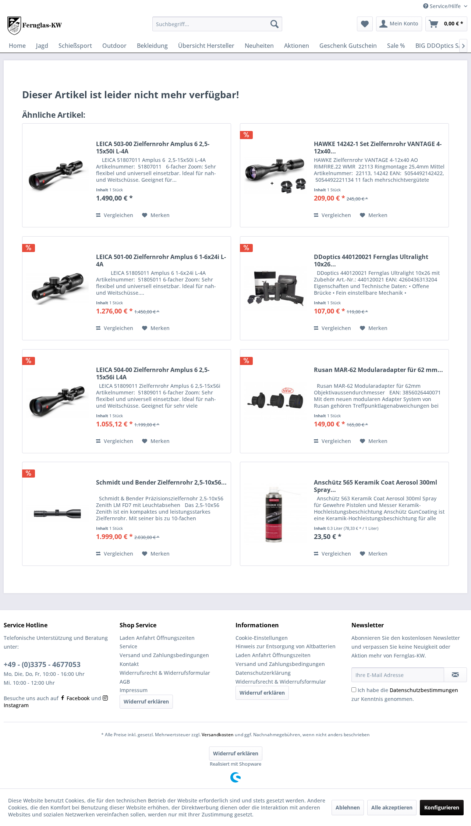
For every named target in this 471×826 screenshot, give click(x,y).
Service (128, 646)
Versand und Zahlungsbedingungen (164, 655)
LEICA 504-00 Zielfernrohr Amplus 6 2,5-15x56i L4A (152, 373)
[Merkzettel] (365, 24)
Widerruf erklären (146, 701)
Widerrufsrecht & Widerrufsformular (165, 672)
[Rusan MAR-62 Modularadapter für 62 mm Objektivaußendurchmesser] (275, 401)
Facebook (77, 698)
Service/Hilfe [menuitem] (445, 6)
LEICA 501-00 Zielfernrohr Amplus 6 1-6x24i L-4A (161, 260)
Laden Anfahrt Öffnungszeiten (157, 637)
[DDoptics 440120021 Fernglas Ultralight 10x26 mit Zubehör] (275, 288)
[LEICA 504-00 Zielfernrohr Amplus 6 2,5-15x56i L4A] (57, 401)
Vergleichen (117, 215)
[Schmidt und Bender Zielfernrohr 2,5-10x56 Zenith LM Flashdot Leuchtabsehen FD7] (57, 513)
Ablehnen (348, 807)
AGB (125, 681)
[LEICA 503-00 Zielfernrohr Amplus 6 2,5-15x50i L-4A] (57, 175)
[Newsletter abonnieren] (455, 674)
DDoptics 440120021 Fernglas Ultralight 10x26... (371, 260)
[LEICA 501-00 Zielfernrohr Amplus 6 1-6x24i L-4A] (57, 288)
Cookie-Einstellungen (262, 637)
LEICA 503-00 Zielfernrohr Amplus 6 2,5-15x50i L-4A (152, 147)
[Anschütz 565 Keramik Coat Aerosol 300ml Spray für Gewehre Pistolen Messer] (275, 513)
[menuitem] (217, 24)
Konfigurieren (441, 807)
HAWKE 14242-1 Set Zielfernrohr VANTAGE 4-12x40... (378, 147)
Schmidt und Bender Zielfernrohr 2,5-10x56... (161, 482)
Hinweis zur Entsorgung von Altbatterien (286, 646)
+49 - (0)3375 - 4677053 (42, 664)
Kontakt (129, 663)
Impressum (134, 690)
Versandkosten (218, 734)
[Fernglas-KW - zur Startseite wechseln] (34, 26)
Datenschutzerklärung (263, 672)
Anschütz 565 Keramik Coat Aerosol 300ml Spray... (375, 486)
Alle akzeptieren (391, 807)
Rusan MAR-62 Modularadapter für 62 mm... (378, 370)
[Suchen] (274, 24)
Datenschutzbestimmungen (424, 690)
